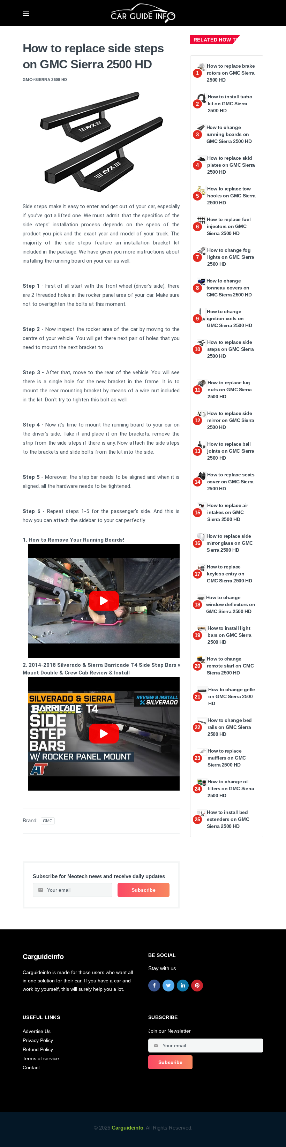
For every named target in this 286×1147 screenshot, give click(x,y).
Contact (31, 1067)
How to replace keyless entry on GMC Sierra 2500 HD (229, 573)
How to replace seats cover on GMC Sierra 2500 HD (231, 481)
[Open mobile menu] (26, 13)
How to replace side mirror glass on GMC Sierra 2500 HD (229, 542)
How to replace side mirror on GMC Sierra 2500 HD (230, 420)
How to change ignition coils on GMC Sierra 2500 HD (229, 318)
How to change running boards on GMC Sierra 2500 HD (229, 134)
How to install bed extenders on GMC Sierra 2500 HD (228, 819)
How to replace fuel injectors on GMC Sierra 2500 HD (228, 226)
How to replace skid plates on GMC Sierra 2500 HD (231, 164)
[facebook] (154, 985)
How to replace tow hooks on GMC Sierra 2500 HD (231, 195)
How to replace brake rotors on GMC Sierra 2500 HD (231, 72)
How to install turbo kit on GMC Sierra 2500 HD (230, 103)
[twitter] (168, 985)
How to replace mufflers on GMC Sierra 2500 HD (227, 757)
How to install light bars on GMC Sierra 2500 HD (229, 634)
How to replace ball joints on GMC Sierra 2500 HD (230, 450)
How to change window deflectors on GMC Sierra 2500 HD (230, 604)
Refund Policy (38, 1049)
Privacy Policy (38, 1040)
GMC (27, 79)
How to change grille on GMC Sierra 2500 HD (231, 696)
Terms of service (41, 1058)
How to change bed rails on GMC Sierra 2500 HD (230, 727)
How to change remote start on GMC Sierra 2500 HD (230, 665)
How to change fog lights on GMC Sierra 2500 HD (230, 256)
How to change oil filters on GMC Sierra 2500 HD (231, 788)
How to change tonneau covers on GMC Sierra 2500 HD (229, 287)
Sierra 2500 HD (51, 79)
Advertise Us (37, 1031)
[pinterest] (197, 985)
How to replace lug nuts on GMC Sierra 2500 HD (230, 389)
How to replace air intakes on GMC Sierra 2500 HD (227, 512)
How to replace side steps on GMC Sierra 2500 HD (230, 349)
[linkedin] (183, 985)
